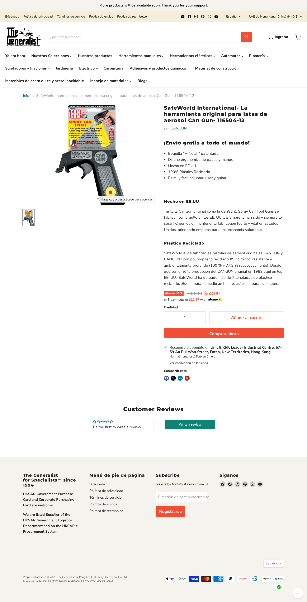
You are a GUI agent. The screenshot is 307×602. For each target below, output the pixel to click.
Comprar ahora (224, 334)
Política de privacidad (38, 16)
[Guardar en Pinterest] (187, 378)
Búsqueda (12, 16)
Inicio (27, 96)
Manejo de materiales (109, 80)
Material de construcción (217, 68)
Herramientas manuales (140, 55)
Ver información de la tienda (189, 363)
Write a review (190, 424)
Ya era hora (15, 55)
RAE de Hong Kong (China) (273, 16)
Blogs (142, 80)
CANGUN (179, 128)
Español (231, 16)
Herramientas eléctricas (191, 55)
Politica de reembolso (132, 16)
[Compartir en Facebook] (166, 378)
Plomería (257, 55)
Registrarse (170, 511)
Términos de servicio (71, 16)
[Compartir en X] (173, 378)
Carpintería (113, 68)
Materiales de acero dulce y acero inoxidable (44, 80)
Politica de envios (101, 16)
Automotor (231, 55)
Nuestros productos (95, 55)
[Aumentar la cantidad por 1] (200, 317)
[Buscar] (246, 37)
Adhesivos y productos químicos (158, 68)
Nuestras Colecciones (50, 55)
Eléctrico (87, 68)
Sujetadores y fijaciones (26, 68)
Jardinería (64, 68)
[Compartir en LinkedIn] (180, 378)
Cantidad (171, 307)
